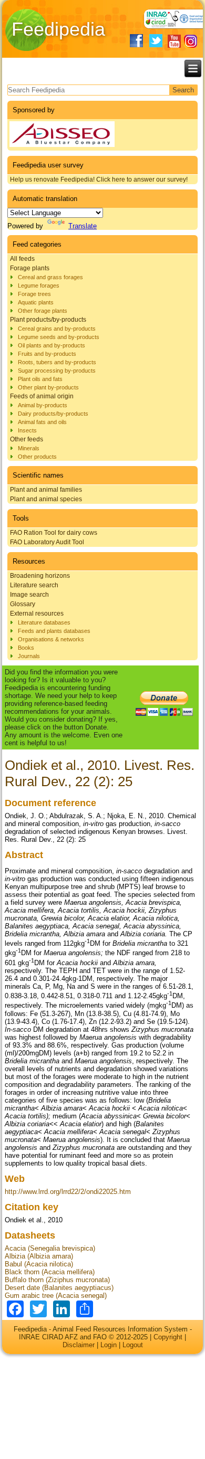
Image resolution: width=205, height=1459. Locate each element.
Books (26, 647)
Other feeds (26, 439)
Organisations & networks (51, 639)
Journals (29, 656)
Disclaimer (79, 1345)
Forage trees (34, 294)
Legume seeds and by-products (58, 337)
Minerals (28, 448)
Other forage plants (42, 311)
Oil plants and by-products (51, 345)
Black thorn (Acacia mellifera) (50, 1272)
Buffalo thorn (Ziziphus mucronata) (57, 1280)
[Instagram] (190, 41)
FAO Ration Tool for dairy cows (53, 532)
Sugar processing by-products (57, 370)
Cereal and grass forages (50, 277)
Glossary (22, 604)
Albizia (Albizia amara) (39, 1256)
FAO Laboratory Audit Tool (47, 542)
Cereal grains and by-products (57, 328)
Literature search (34, 585)
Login (108, 1345)
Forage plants (29, 268)
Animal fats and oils (42, 422)
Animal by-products (42, 405)
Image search (29, 594)
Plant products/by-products (48, 319)
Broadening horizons (40, 575)
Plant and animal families (46, 489)
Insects (27, 430)
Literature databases (44, 622)
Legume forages (38, 285)
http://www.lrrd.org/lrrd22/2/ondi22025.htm (68, 1192)
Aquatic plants (36, 302)
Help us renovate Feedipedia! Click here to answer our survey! (99, 179)
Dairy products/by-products (53, 413)
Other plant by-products (48, 387)
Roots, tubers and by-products (57, 362)
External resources (37, 613)
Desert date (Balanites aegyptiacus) (59, 1288)
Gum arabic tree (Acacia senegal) (56, 1295)
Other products (37, 456)
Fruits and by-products (47, 354)
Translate (82, 226)
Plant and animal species (46, 499)
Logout (132, 1345)
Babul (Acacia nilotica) (39, 1264)
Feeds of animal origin (42, 396)
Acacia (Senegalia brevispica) (50, 1248)
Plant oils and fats (40, 379)
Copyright (167, 1337)
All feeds (22, 258)
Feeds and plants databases (54, 631)
